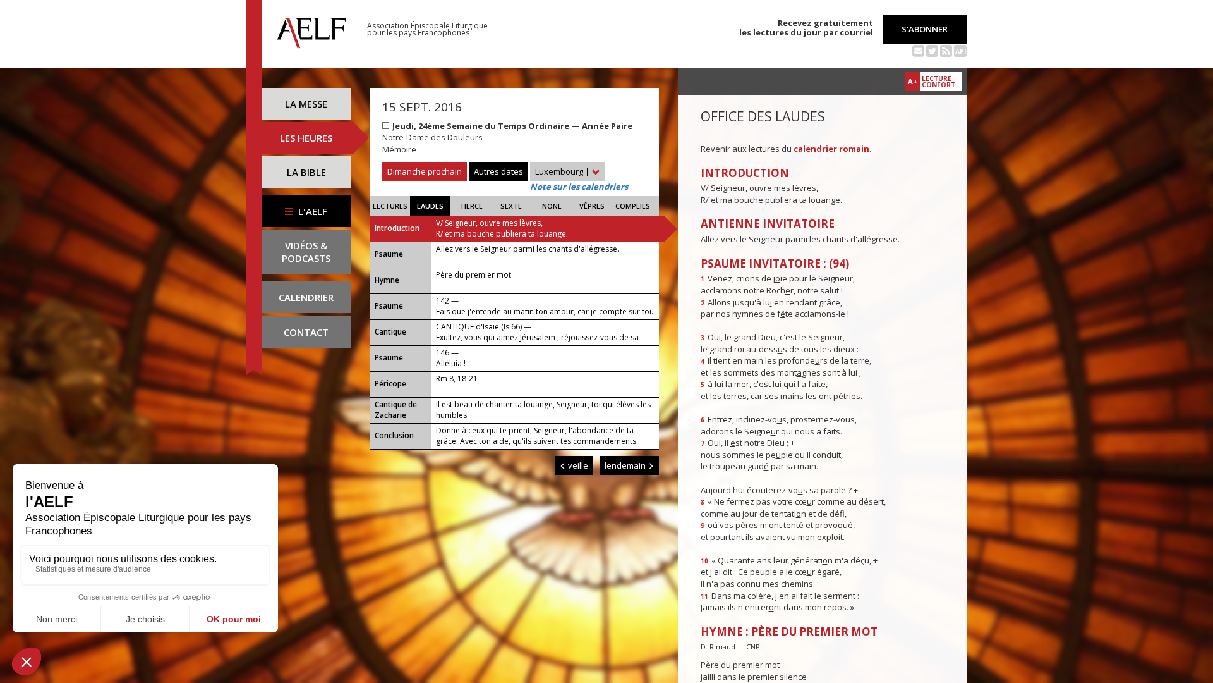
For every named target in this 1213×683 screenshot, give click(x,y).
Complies (632, 206)
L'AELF (311, 211)
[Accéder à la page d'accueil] (311, 29)
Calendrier (306, 297)
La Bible (306, 172)
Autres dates (498, 171)
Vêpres (592, 206)
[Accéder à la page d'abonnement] (918, 49)
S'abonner (925, 29)
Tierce (471, 206)
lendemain (626, 465)
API (960, 51)
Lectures (390, 206)
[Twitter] (932, 49)
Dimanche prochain (424, 171)
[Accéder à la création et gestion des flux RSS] (946, 49)
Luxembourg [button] (562, 171)
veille (577, 465)
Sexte (511, 206)
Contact (306, 332)
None (552, 206)
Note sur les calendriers (579, 186)
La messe (306, 103)
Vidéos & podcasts (306, 251)
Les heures (306, 138)
